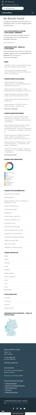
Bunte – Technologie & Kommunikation (17, 403)
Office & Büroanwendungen (12, 226)
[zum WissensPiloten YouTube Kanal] (24, 408)
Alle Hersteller (8, 290)
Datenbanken (8, 213)
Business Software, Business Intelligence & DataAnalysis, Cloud (16, 201)
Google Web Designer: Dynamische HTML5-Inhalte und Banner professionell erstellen (16, 95)
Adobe (6, 256)
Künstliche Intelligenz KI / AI (12, 220)
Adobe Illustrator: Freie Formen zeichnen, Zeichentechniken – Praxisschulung (16, 105)
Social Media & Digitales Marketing (14, 237)
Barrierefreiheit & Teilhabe (12, 194)
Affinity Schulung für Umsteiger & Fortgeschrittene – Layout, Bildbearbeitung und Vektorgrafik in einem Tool (17, 83)
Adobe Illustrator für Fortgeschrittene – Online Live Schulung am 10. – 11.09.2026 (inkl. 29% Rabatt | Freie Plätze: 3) (17, 143)
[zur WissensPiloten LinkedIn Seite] (20, 408)
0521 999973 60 (9, 2)
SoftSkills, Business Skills (11, 240)
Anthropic (7, 263)
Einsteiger (7, 297)
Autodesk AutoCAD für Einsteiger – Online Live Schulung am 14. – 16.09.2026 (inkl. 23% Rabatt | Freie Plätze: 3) (17, 150)
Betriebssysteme (9, 197)
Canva (6, 280)
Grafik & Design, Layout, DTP (12, 216)
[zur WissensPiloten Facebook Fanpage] (13, 408)
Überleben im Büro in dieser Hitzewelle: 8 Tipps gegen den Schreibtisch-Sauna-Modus (17, 66)
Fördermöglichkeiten (11, 383)
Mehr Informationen (9, 42)
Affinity (6, 259)
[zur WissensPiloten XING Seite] (17, 408)
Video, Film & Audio (9, 244)
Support (11, 53)
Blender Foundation (10, 276)
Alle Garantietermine (10, 155)
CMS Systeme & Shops (10, 209)
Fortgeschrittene (9, 308)
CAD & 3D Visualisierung (11, 206)
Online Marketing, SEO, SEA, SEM (13, 230)
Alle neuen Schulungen (11, 109)
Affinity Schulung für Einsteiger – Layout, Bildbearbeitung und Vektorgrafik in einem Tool (17, 89)
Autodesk (7, 270)
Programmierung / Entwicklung (13, 233)
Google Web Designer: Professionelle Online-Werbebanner (17, 100)
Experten (6, 304)
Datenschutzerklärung (11, 392)
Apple (6, 266)
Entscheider (7, 301)
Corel (5, 287)
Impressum (8, 390)
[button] (3, 412)
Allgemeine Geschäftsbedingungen (15, 386)
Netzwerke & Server (9, 223)
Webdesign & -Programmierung (13, 247)
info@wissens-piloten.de (12, 5)
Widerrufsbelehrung (11, 388)
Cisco (5, 283)
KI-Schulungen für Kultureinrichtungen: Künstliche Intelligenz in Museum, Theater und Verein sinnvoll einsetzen (17, 72)
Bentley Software (9, 273)
